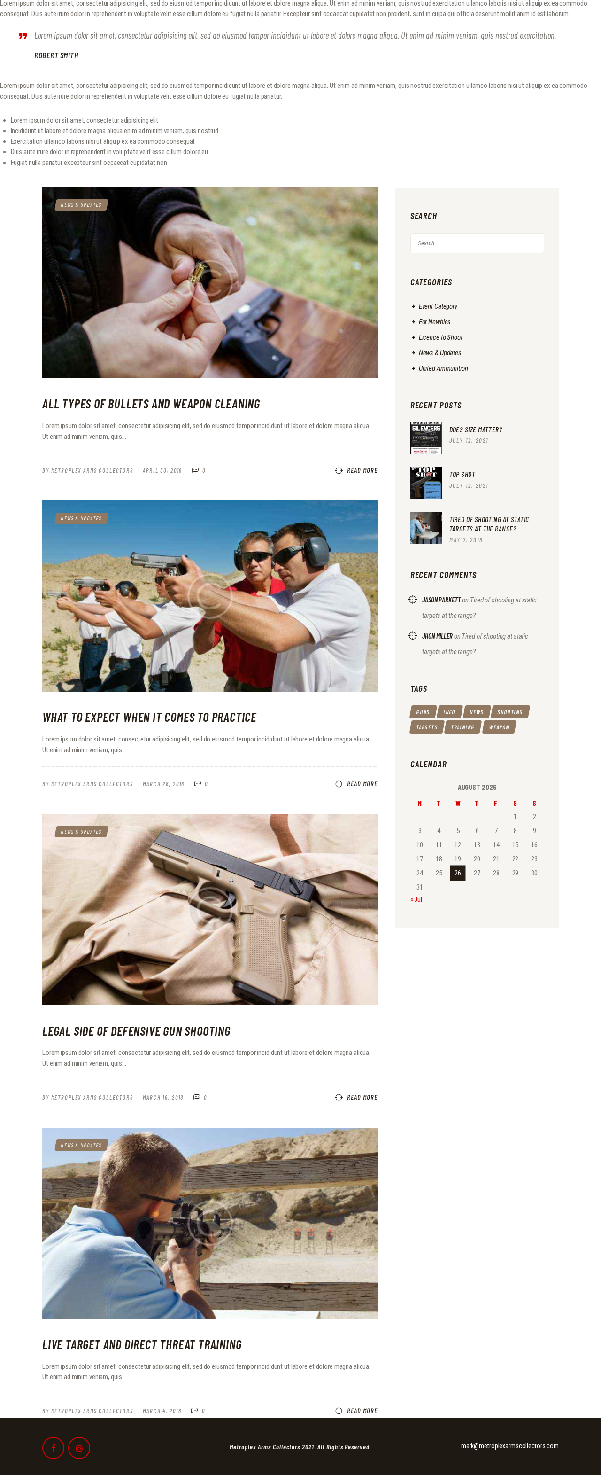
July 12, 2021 (468, 440)
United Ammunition (443, 368)
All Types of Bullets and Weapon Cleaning (151, 403)
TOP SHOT (462, 473)
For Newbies (435, 322)
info (449, 712)
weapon (499, 727)
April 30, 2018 (162, 470)
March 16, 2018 (163, 1097)
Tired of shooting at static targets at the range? (489, 524)
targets (427, 727)
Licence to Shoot (440, 337)
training (463, 727)
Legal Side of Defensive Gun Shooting (136, 1030)
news (477, 712)
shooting (510, 712)
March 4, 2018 (162, 1410)
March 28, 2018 (164, 784)
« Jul (416, 899)
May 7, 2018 (466, 540)
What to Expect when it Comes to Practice (149, 716)
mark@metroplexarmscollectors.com (510, 1446)
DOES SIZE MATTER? (475, 429)
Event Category (438, 306)
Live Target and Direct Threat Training (141, 1343)
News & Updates (81, 205)
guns (423, 712)
